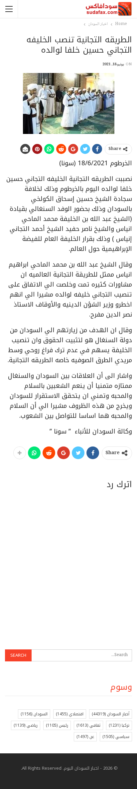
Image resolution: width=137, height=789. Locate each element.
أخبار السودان (110, 714)
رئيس (57, 725)
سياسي (115, 736)
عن (85, 736)
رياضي (26, 725)
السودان (34, 714)
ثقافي (88, 725)
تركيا (119, 725)
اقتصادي (69, 714)
